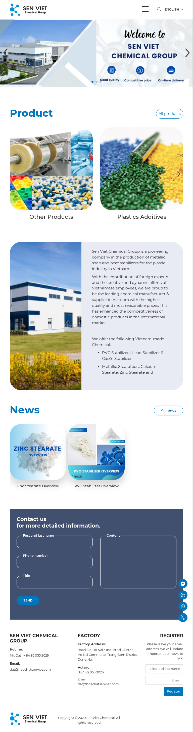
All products (170, 113)
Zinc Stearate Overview (37, 486)
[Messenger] (170, 583)
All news (168, 410)
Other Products (51, 216)
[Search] (159, 9)
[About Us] (45, 316)
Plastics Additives (141, 216)
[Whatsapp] (170, 606)
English (172, 9)
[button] (92, 82)
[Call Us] (170, 617)
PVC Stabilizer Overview (96, 486)
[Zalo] (170, 594)
